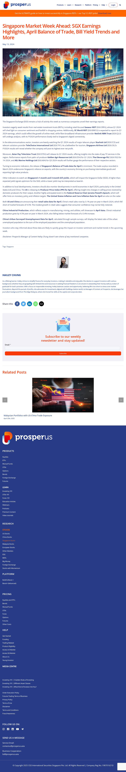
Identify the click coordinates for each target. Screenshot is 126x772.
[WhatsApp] (35, 304)
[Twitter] (23, 304)
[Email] (41, 304)
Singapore (10, 247)
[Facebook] (17, 304)
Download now (104, 13)
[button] (120, 5)
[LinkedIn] (29, 304)
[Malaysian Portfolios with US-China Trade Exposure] (63, 395)
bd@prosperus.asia (10, 754)
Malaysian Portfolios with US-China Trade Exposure (28, 415)
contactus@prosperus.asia (13, 746)
